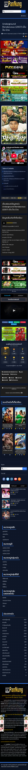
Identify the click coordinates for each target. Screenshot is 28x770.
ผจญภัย (4, 622)
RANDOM (5, 486)
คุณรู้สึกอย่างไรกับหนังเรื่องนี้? (11, 186)
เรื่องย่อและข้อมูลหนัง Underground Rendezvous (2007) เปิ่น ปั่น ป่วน (14, 172)
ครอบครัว (4, 642)
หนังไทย (4, 561)
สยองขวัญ (5, 650)
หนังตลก (12, 377)
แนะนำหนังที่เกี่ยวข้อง (9, 189)
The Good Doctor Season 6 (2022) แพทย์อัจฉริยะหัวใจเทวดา (15, 388)
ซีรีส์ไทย (4, 587)
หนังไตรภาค (5, 539)
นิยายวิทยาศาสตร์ (6, 661)
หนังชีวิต (5, 377)
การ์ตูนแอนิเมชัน (6, 625)
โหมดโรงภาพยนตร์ (13, 299)
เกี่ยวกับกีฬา (5, 664)
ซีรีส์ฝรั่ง (4, 581)
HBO (3, 606)
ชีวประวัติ (4, 628)
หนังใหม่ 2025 (6, 550)
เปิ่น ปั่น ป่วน (14, 374)
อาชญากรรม (5, 633)
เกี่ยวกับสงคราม (14, 380)
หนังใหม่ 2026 (6, 548)
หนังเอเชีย (5, 380)
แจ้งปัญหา (20, 295)
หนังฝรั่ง (4, 564)
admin (25, 33)
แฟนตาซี (4, 644)
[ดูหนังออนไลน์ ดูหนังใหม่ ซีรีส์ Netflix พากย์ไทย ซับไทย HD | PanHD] (13, 4)
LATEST (22, 486)
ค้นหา (23, 11)
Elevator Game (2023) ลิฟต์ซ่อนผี (13, 392)
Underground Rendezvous (10, 372)
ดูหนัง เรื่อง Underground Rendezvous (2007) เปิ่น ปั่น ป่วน (14, 179)
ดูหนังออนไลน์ (6, 374)
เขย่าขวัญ (4, 667)
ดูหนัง (21, 372)
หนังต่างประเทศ (6, 672)
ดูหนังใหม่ (4, 531)
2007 (7, 198)
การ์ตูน (4, 567)
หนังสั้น (4, 675)
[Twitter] (7, 479)
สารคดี (4, 639)
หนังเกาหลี (19, 377)
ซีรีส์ (3, 537)
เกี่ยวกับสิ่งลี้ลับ (6, 656)
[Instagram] (11, 479)
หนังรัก (4, 658)
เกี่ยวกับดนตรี (5, 653)
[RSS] (19, 479)
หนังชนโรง (5, 534)
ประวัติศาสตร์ (5, 647)
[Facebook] (3, 479)
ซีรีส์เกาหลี (5, 578)
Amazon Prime (6, 600)
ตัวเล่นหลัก (6, 183)
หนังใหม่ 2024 (6, 553)
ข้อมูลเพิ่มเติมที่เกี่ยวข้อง (9, 176)
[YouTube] (15, 479)
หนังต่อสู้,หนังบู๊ (6, 619)
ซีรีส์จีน (4, 584)
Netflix (4, 597)
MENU (24, 16)
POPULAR (13, 486)
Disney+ (4, 603)
